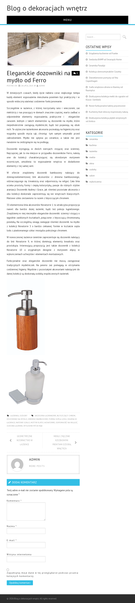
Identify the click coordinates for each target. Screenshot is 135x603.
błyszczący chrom (66, 415)
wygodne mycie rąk (33, 425)
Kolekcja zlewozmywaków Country (105, 71)
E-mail (12, 540)
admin (42, 85)
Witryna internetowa (19, 554)
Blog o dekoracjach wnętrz (47, 7)
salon (92, 175)
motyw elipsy (37, 422)
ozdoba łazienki (15, 425)
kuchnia (92, 145)
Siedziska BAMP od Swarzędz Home (105, 59)
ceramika (93, 139)
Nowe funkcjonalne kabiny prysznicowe (107, 105)
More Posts (37, 466)
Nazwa (12, 526)
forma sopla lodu (58, 419)
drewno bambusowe (38, 419)
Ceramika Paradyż (97, 65)
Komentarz (14, 500)
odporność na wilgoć (66, 422)
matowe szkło (23, 422)
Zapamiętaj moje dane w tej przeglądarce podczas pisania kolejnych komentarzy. (42, 574)
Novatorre (49, 422)
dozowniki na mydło (17, 419)
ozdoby (23, 415)
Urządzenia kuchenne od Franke (103, 53)
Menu (67, 20)
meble (92, 157)
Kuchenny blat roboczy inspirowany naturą (108, 112)
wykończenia (95, 181)
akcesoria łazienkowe (45, 415)
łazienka (14, 415)
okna (91, 163)
